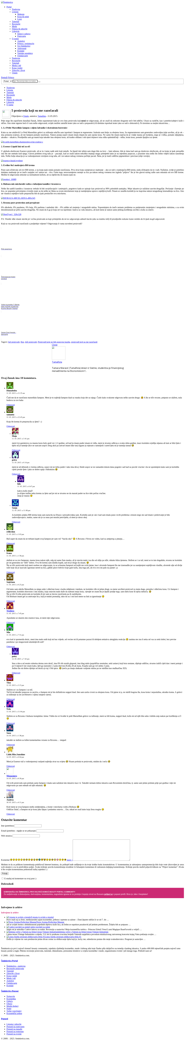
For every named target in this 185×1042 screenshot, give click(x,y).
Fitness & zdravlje (19, 29)
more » (70, 860)
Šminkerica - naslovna (16, 966)
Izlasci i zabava (23, 34)
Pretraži (4, 77)
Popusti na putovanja (15, 1026)
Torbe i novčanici (14, 1011)
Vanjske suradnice (25, 53)
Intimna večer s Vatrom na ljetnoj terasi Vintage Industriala (83, 932)
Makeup (20, 14)
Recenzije (16, 24)
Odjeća (10, 1001)
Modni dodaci (12, 1006)
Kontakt (20, 51)
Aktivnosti (21, 48)
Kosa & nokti (23, 16)
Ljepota (15, 12)
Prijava (11, 77)
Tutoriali (15, 21)
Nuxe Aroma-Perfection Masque (50, 922)
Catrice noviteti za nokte (39, 927)
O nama (15, 38)
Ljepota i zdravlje (14, 1024)
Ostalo (14, 73)
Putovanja (21, 36)
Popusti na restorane (15, 1031)
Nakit (9, 1008)
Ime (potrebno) (7, 826)
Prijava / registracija (25, 43)
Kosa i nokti (17, 68)
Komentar (5, 860)
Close (54, 344)
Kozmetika (11, 999)
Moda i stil (16, 65)
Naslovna (16, 9)
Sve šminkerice (23, 46)
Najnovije (11, 996)
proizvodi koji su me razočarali (84, 342)
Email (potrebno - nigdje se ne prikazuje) (18, 831)
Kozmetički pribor (14, 1013)
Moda (14, 26)
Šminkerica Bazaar (10, 991)
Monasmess (12, 776)
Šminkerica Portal (9, 961)
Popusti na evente (14, 1034)
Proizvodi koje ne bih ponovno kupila (54, 342)
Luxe (19, 19)
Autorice (21, 41)
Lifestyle (15, 31)
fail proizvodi (14, 342)
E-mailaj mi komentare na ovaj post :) (20, 878)
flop (22, 342)
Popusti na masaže (14, 1029)
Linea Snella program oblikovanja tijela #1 (63, 937)
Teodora (10, 611)
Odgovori (11, 405)
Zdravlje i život (18, 70)
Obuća (9, 1004)
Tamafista (42, 116)
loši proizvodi (31, 342)
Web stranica (6, 836)
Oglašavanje (22, 56)
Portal (9, 7)
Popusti (4, 1019)
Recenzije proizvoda (15, 968)
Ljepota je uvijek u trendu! (42, 917)
